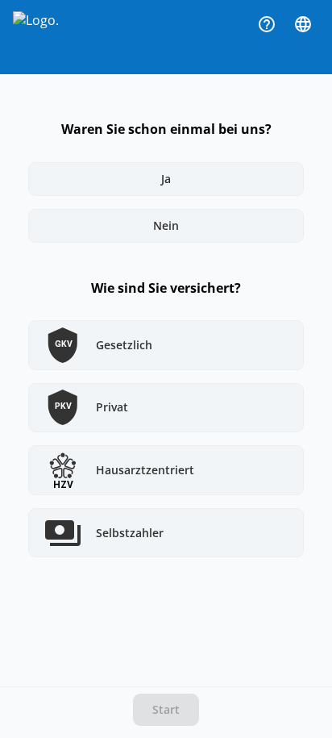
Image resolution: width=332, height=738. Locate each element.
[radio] (166, 179)
